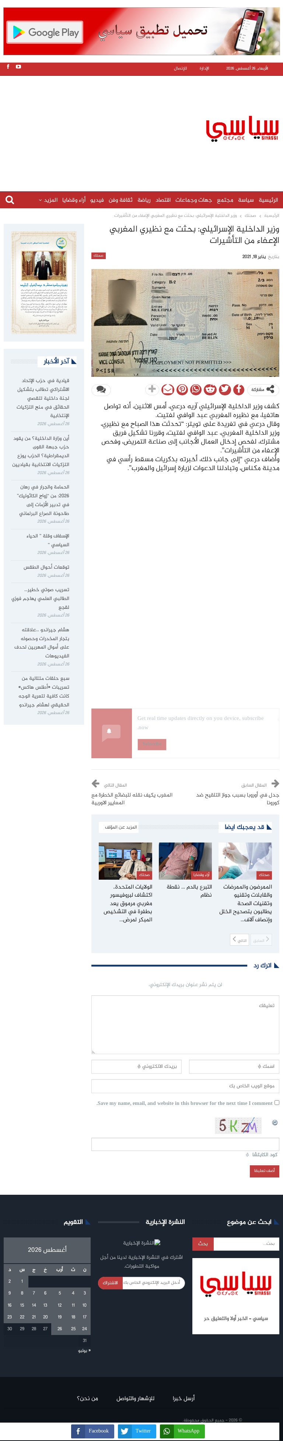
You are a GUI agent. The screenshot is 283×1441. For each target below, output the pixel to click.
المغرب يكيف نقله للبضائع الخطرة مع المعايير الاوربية (131, 799)
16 (9, 1306)
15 (22, 1306)
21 (34, 1317)
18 (73, 1317)
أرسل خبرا (184, 1399)
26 (59, 1329)
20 (45, 1317)
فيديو (97, 200)
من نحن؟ (87, 1399)
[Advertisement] (143, 127)
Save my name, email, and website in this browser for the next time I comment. (185, 1104)
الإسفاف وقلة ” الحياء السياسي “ (48, 541)
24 (84, 1329)
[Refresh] (275, 1121)
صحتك (99, 255)
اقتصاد (163, 200)
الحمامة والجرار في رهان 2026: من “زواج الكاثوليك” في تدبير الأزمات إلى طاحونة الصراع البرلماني (43, 500)
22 (22, 1317)
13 (45, 1306)
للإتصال (180, 69)
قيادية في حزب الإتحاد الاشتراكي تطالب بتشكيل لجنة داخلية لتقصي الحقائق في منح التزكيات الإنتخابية (43, 398)
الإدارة (204, 69)
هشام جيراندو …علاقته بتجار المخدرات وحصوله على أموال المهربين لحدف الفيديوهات (41, 643)
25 (73, 1329)
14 (34, 1306)
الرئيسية (268, 200)
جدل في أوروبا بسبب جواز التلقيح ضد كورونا (237, 799)
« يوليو (84, 1351)
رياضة (144, 200)
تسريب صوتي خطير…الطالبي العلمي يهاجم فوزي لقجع (40, 599)
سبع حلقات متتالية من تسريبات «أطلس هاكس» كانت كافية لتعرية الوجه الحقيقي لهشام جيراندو (43, 691)
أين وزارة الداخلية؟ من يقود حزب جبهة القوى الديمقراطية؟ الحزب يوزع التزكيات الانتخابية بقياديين (40, 451)
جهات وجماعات (193, 200)
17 (85, 1317)
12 (60, 1306)
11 (73, 1306)
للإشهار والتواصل (135, 1399)
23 (9, 1317)
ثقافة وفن (121, 200)
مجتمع (225, 200)
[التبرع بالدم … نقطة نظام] (185, 861)
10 (85, 1306)
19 (60, 1317)
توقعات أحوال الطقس (46, 567)
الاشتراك (110, 1283)
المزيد (50, 200)
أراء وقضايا (73, 200)
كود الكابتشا (264, 1155)
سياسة (246, 200)
